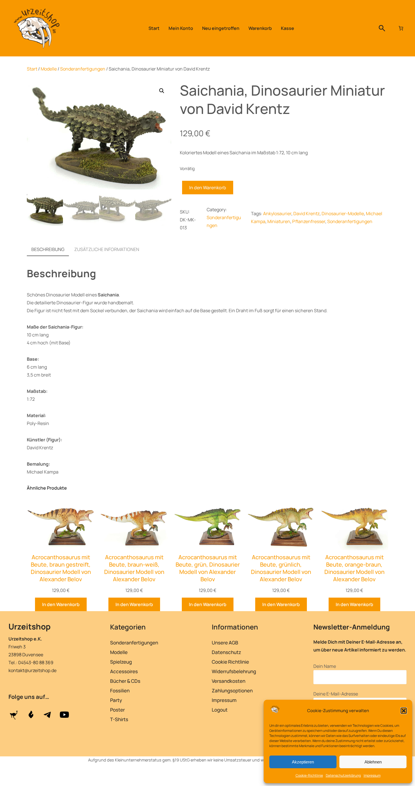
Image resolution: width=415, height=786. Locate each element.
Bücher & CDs (125, 681)
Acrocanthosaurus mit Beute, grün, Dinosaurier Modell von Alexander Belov (208, 568)
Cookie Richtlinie (230, 662)
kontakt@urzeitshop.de (32, 670)
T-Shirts (119, 719)
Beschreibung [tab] (47, 249)
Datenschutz (226, 652)
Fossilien (120, 690)
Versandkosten (228, 681)
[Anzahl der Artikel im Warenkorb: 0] (401, 28)
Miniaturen (278, 221)
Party (116, 700)
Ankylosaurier (277, 213)
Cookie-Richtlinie (309, 775)
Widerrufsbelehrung (234, 671)
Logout (220, 709)
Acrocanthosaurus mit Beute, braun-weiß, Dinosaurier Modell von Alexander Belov (134, 568)
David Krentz (306, 213)
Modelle (49, 69)
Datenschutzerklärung (343, 775)
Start (32, 69)
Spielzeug (121, 662)
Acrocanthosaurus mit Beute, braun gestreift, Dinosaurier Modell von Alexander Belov (61, 568)
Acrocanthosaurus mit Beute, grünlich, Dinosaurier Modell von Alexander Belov (281, 568)
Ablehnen (373, 761)
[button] (404, 711)
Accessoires (124, 671)
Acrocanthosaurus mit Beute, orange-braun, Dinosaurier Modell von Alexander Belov (354, 568)
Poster (117, 709)
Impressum (372, 775)
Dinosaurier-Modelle (343, 213)
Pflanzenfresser (308, 221)
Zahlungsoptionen (232, 690)
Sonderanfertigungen (82, 69)
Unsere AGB (225, 642)
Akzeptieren (303, 761)
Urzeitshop (29, 626)
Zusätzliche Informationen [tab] (106, 249)
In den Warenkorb (207, 187)
